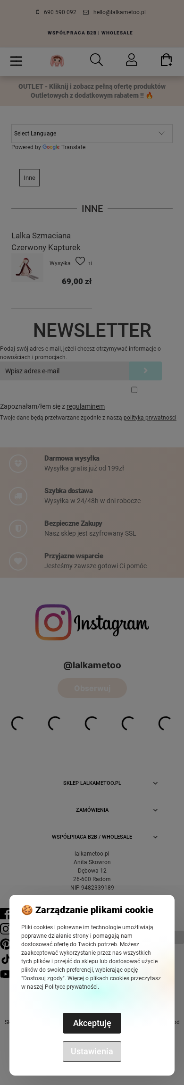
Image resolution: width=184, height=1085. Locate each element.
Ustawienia (92, 1051)
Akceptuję (92, 1023)
